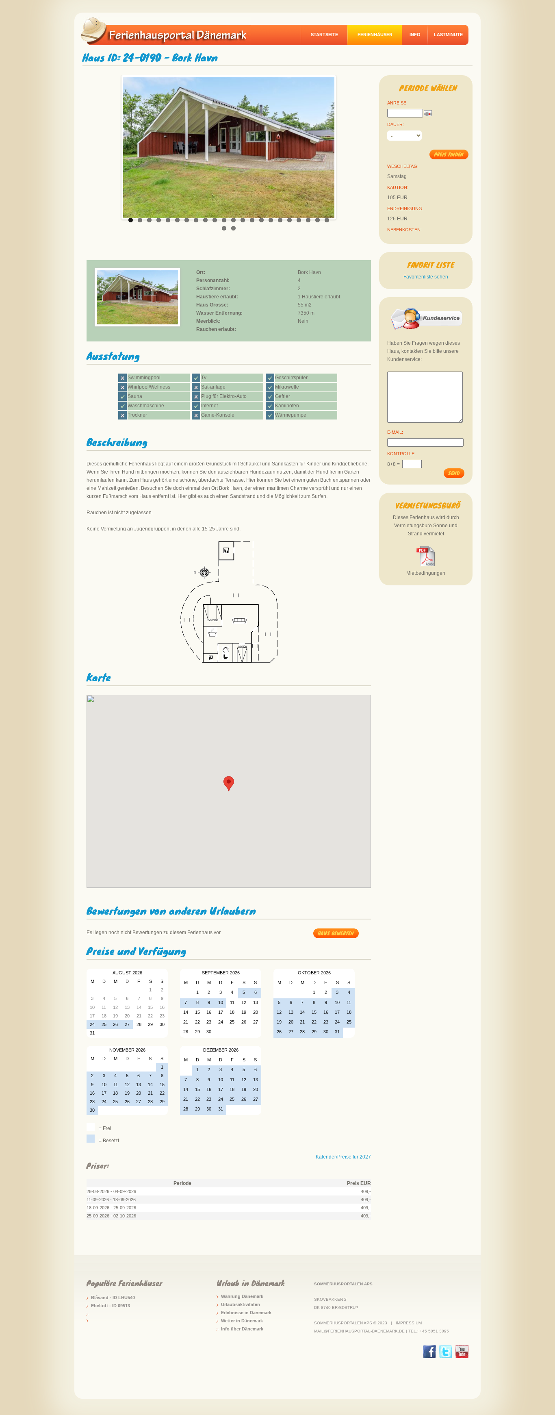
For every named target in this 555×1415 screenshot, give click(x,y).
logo (169, 31)
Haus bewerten (336, 933)
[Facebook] (429, 1351)
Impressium (409, 1323)
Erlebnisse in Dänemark (246, 1312)
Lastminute (448, 34)
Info (415, 34)
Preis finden (449, 154)
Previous (114, 145)
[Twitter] (445, 1351)
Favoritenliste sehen (425, 277)
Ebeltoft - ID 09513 (110, 1305)
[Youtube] (461, 1351)
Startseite (324, 34)
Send (454, 473)
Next (343, 145)
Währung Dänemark (242, 1296)
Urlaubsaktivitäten (240, 1304)
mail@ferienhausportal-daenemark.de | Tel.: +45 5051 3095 (381, 1331)
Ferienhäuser (375, 34)
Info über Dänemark (242, 1328)
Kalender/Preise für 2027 (343, 1157)
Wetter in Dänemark (242, 1320)
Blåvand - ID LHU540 (113, 1297)
